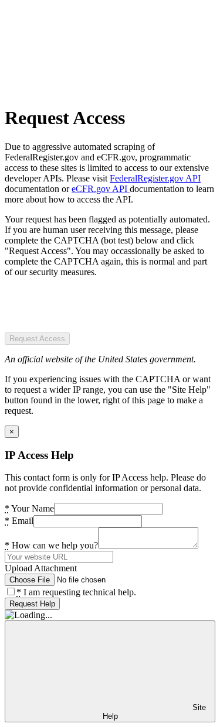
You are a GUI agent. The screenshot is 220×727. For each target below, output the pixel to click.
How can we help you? (51, 545)
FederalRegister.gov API (155, 178)
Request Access (37, 338)
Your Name (29, 508)
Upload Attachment (41, 568)
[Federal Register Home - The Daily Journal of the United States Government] (93, 89)
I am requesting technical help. (76, 592)
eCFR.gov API (101, 189)
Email (19, 521)
